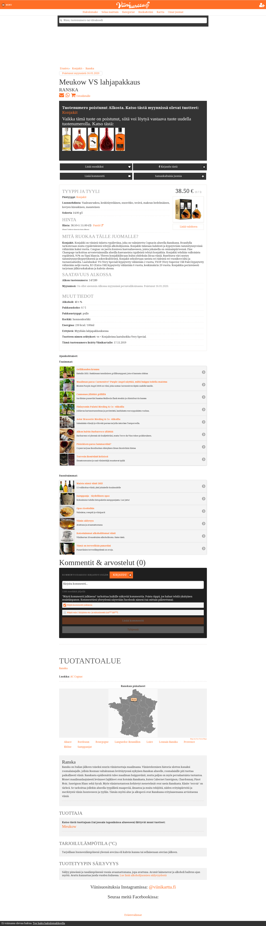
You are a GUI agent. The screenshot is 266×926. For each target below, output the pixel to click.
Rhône (67, 746)
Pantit (97, 225)
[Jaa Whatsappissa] (67, 95)
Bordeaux (83, 741)
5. (126, 709)
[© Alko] (188, 209)
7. (149, 731)
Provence (189, 741)
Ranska (90, 68)
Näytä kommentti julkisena (79, 605)
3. (141, 712)
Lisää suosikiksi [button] (94, 166)
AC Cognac (76, 676)
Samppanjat (85, 746)
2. (123, 723)
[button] (7, 5)
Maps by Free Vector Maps (198, 739)
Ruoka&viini (145, 12)
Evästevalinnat (133, 915)
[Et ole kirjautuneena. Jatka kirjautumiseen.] (262, 5)
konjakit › (78, 68)
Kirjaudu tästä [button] (168, 166)
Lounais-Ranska (168, 741)
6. (129, 727)
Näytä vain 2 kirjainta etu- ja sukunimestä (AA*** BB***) (92, 612)
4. (138, 731)
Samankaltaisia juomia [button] (168, 176)
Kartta (160, 12)
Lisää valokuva (188, 226)
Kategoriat (128, 12)
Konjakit (70, 112)
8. (144, 727)
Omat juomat (175, 12)
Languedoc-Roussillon (127, 741)
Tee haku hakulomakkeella (49, 923)
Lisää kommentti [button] (94, 176)
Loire (150, 741)
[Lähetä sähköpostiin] (61, 95)
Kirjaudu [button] (119, 574)
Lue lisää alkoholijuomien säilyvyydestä (143, 875)
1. (153, 704)
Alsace (68, 741)
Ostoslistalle (83, 96)
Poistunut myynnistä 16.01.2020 (80, 73)
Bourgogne (102, 741)
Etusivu (64, 68)
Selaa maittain (110, 12)
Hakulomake (90, 12)
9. (140, 700)
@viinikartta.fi (162, 886)
